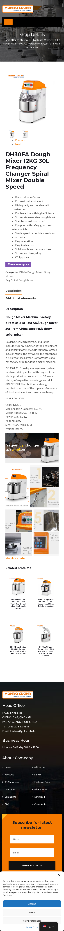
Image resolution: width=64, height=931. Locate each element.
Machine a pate (15, 558)
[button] (59, 875)
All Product (39, 767)
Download (39, 796)
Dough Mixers (19, 39)
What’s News (40, 789)
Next (18, 144)
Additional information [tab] (21, 298)
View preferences (32, 920)
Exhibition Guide (42, 782)
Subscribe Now (30, 865)
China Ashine (40, 804)
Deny (32, 912)
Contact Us (10, 796)
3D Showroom (12, 782)
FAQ (7, 804)
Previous (20, 140)
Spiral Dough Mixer (22, 280)
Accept (32, 903)
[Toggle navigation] (8, 22)
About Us (9, 774)
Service (37, 774)
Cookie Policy (32, 927)
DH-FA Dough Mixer (39, 39)
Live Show (10, 789)
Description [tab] (13, 290)
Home (7, 39)
